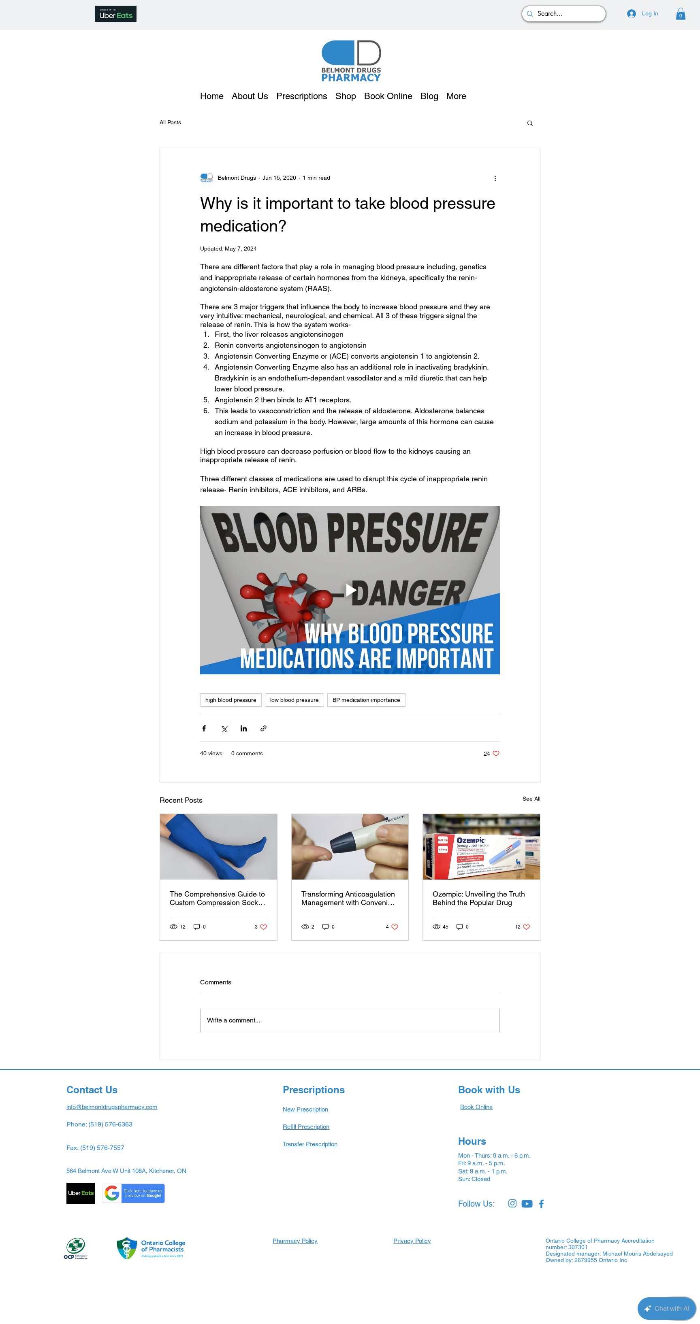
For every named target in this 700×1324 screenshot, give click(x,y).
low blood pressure (294, 700)
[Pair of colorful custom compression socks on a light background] (218, 847)
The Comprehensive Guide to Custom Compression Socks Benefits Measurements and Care (217, 898)
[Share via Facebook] (204, 728)
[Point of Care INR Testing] (350, 847)
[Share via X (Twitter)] (224, 728)
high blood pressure (230, 700)
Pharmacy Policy (295, 1240)
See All (531, 798)
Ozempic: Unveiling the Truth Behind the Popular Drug (479, 898)
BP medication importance (366, 700)
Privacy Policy (412, 1240)
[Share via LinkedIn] (244, 728)
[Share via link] (263, 728)
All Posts (170, 122)
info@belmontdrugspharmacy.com (112, 1106)
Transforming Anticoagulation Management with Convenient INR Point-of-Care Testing (349, 898)
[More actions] (495, 178)
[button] (681, 14)
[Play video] (350, 590)
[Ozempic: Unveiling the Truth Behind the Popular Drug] (481, 847)
